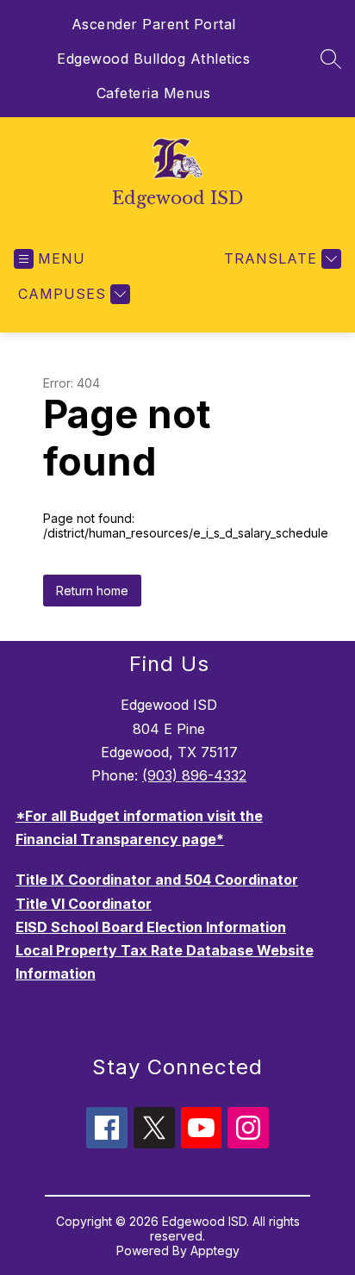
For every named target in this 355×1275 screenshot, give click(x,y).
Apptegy (215, 1250)
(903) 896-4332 (194, 775)
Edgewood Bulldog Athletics (153, 58)
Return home (92, 590)
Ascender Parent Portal (154, 24)
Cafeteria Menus (154, 93)
